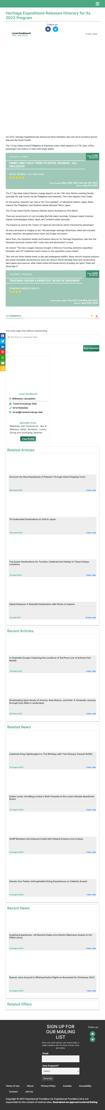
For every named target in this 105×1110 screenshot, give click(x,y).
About (30, 1085)
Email (45, 1053)
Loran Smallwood (21, 33)
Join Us (29, 1091)
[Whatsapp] (2, 357)
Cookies (67, 1085)
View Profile (28, 439)
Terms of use (12, 1085)
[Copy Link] (2, 368)
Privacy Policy (48, 1085)
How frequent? (51, 1065)
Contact (13, 1091)
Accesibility (85, 1085)
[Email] (2, 363)
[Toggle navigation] (97, 4)
